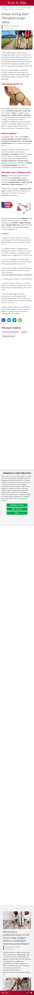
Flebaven (4, 175)
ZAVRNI (17, 513)
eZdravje (4, 7)
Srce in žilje (17, 3)
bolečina (24, 332)
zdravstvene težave (9, 336)
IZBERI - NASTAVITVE (16, 509)
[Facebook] (3, 320)
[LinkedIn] (14, 320)
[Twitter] (9, 320)
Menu (7, 993)
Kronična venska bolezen (23, 7)
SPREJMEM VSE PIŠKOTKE (17, 505)
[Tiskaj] (20, 320)
